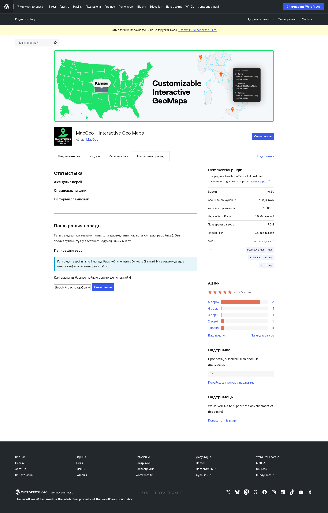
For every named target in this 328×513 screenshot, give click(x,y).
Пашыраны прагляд (151, 156)
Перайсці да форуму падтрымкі (231, 382)
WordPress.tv (146, 475)
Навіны (19, 463)
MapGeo (92, 139)
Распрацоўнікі (145, 468)
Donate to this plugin (222, 420)
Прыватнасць (24, 475)
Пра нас (20, 457)
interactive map (256, 249)
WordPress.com (267, 457)
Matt (260, 463)
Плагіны (80, 468)
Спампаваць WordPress (304, 6)
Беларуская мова (62, 492)
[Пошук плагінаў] (55, 42)
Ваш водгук (217, 335)
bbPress (263, 468)
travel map (255, 257)
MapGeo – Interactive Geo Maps (110, 133)
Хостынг (20, 468)
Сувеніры (204, 475)
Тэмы (79, 463)
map (270, 249)
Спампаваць (263, 136)
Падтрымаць (206, 468)
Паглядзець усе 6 (263, 241)
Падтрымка (265, 156)
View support (259, 181)
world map (267, 265)
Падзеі (200, 463)
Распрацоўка (118, 156)
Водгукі (94, 156)
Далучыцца (203, 457)
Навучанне (143, 457)
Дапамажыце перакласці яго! (197, 30)
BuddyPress (265, 475)
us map (268, 257)
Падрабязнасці (69, 156)
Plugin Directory (25, 19)
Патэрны (81, 475)
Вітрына (81, 457)
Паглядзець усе (262, 335)
